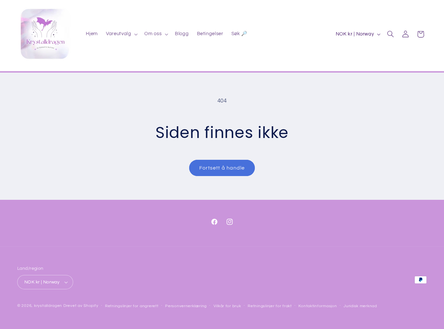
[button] (121, 34)
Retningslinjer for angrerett (132, 306)
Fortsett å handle (222, 168)
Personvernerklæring (186, 306)
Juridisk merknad (360, 306)
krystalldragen (48, 306)
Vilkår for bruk (227, 306)
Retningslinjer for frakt (270, 306)
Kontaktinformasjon (317, 306)
